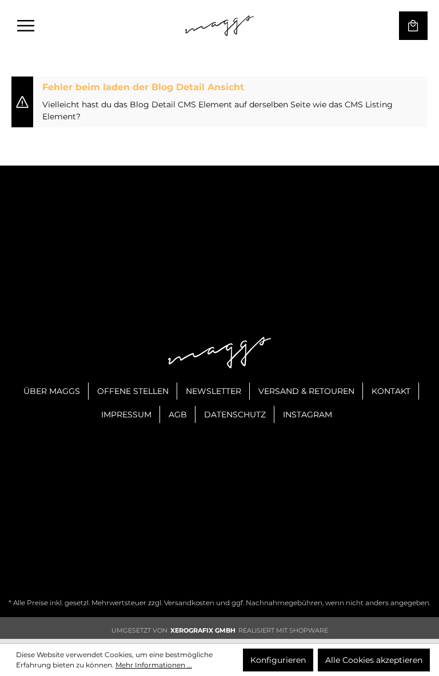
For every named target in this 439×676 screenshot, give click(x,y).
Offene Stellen (133, 391)
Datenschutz (235, 414)
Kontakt (391, 391)
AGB (178, 414)
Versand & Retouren (306, 391)
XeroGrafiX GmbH (203, 630)
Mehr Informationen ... (153, 665)
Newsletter (213, 391)
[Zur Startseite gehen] (219, 25)
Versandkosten (189, 602)
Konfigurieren (278, 660)
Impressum (126, 414)
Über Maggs (51, 391)
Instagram (307, 414)
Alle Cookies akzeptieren (373, 660)
